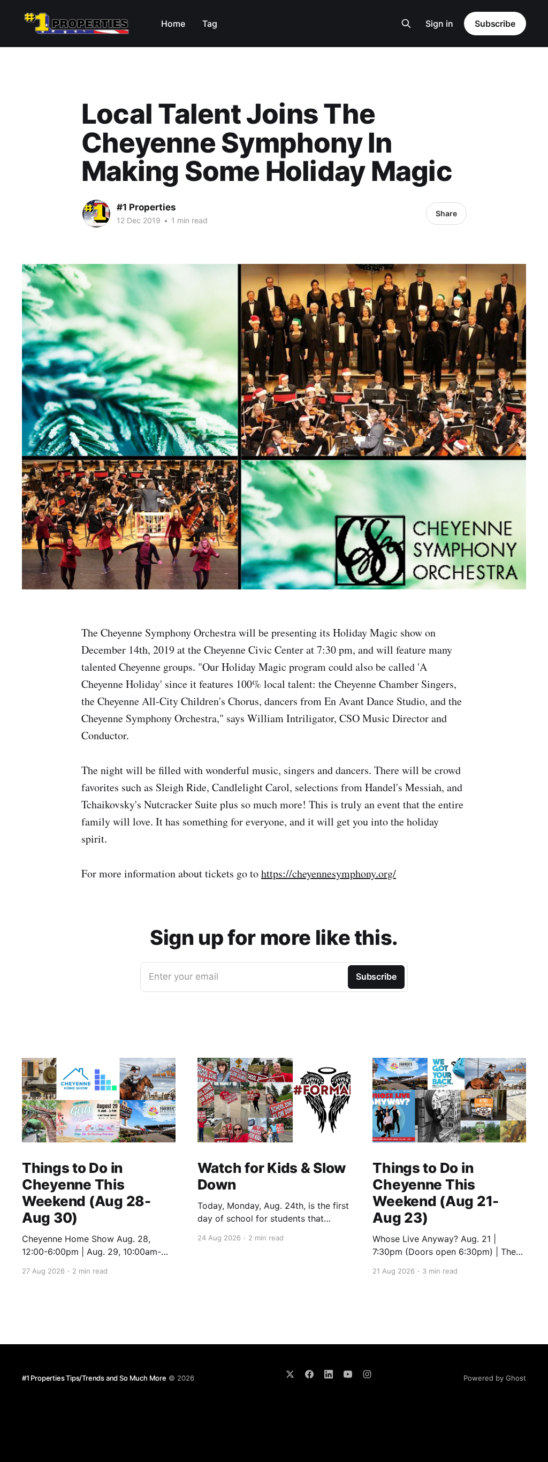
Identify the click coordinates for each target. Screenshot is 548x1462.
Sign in (439, 23)
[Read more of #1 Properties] (96, 214)
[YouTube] (348, 1374)
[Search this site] (406, 23)
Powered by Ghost (494, 1378)
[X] (290, 1374)
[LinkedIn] (328, 1374)
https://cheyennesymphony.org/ (328, 873)
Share (446, 213)
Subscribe (495, 23)
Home (173, 23)
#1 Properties (146, 207)
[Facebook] (309, 1374)
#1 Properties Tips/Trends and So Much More (94, 1378)
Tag (209, 23)
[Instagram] (367, 1374)
